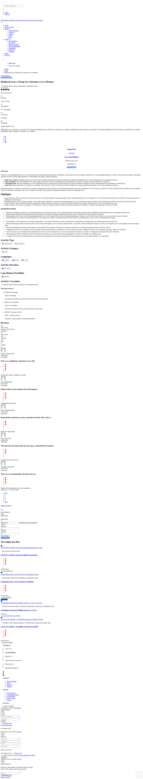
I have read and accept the (19, 755)
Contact (11, 34)
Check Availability (6, 77)
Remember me (7, 723)
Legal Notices (11, 696)
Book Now (5, 537)
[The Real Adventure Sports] (39, 603)
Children (3, 530)
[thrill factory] (36, 574)
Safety (7, 39)
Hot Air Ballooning (14, 46)
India (6, 71)
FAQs (10, 36)
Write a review (6, 505)
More (6, 29)
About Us (12, 32)
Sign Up (7, 14)
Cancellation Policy (13, 695)
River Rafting (13, 41)
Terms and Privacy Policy (27, 755)
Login (6, 12)
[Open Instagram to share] (5, 140)
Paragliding (12, 48)
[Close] (3, 712)
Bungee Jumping (14, 44)
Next (6, 502)
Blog (10, 37)
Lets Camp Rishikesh (71, 157)
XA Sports (17, 708)
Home (6, 25)
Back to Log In (5, 777)
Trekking (11, 51)
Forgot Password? (6, 725)
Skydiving (12, 50)
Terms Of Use (11, 693)
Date (2, 514)
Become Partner (13, 30)
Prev (6, 493)
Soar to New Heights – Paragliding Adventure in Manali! (19, 626)
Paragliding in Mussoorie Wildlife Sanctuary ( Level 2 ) (19, 610)
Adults (3, 525)
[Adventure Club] (40, 619)
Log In (19, 759)
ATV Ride (12, 43)
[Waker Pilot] (39, 548)
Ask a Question (71, 167)
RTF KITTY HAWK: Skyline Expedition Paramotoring (19, 555)
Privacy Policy (11, 698)
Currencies (6, 706)
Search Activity (9, 27)
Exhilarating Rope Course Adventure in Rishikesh (17, 582)
